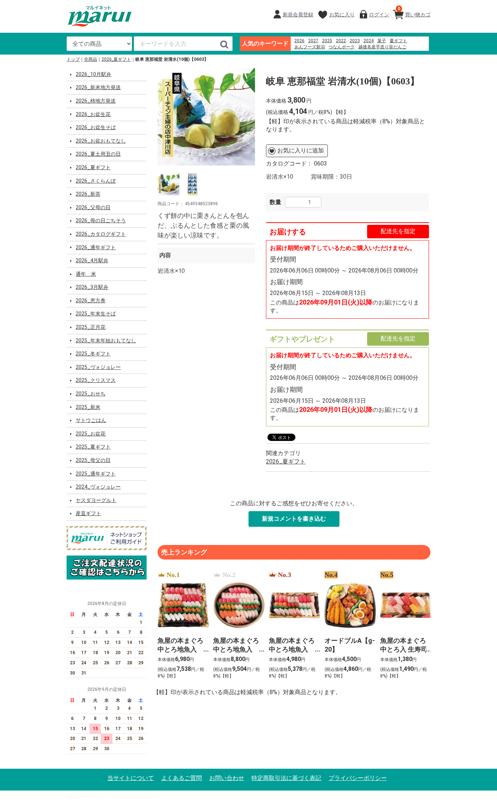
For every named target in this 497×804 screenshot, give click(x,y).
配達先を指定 (398, 231)
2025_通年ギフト (96, 474)
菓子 (381, 40)
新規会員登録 (298, 14)
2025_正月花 (91, 327)
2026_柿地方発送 (96, 101)
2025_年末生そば (96, 314)
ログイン (379, 14)
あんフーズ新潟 (309, 46)
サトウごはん (91, 420)
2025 (327, 40)
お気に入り (342, 14)
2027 (313, 40)
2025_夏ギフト (93, 447)
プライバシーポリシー (358, 778)
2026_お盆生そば (96, 127)
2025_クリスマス (96, 380)
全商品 (90, 59)
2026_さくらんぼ (96, 181)
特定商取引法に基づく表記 (286, 778)
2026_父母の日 (93, 207)
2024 (368, 40)
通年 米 (86, 274)
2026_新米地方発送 (98, 87)
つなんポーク (342, 46)
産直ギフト (88, 513)
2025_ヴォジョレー (98, 367)
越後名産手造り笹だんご (382, 46)
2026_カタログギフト (101, 234)
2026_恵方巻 (91, 300)
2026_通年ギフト (96, 247)
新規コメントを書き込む (294, 518)
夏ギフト (398, 40)
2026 (299, 40)
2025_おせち (91, 394)
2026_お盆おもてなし (101, 141)
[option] (206, 117)
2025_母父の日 (93, 460)
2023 (355, 40)
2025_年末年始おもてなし (106, 340)
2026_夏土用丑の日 (98, 154)
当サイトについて (130, 778)
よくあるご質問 (181, 778)
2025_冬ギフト (93, 354)
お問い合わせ (226, 778)
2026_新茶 (88, 194)
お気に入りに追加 (300, 150)
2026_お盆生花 (93, 114)
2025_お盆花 (91, 434)
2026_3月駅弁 (92, 287)
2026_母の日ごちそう (101, 220)
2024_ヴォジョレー (98, 487)
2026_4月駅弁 (92, 260)
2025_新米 (88, 407)
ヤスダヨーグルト (96, 500)
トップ (73, 59)
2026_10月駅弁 (93, 74)
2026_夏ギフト (116, 59)
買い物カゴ (414, 11)
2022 (341, 40)
